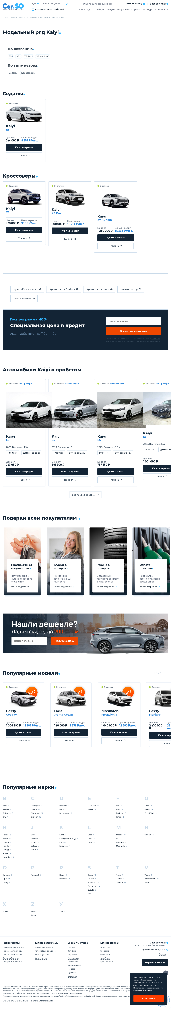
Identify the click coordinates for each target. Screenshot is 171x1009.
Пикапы (71, 969)
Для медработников (12, 954)
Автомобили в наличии (45, 951)
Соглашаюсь (148, 998)
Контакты (163, 9)
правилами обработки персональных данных (143, 341)
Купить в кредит (24, 147)
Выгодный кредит (11, 958)
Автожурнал (149, 9)
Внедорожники (74, 965)
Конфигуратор (42, 954)
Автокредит (85, 9)
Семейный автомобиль (13, 947)
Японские (104, 951)
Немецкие (105, 954)
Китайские (105, 947)
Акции (111, 9)
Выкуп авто (123, 9)
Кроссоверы (28, 73)
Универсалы (73, 958)
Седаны (13, 73)
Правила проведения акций (42, 1000)
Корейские (105, 958)
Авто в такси (41, 958)
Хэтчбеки (72, 951)
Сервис (135, 9)
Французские (106, 961)
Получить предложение (133, 331)
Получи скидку (64, 640)
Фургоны (72, 972)
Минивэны (72, 976)
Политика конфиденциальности (15, 1000)
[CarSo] (15, 6)
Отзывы (162, 954)
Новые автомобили (44, 947)
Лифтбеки (72, 954)
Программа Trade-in (12, 961)
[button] (148, 673)
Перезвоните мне (155, 962)
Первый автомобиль (12, 951)
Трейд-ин (99, 9)
